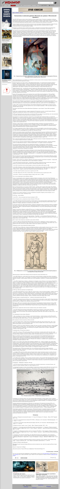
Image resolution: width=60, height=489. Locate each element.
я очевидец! (45, 5)
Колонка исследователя (27, 5)
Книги (21, 5)
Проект (9, 5)
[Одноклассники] (22, 457)
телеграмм (16, 454)
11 (57, 472)
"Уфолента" (17, 5)
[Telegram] (25, 457)
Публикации (13, 5)
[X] (23, 457)
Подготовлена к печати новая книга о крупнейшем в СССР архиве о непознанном (46, 474)
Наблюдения (34, 5)
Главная (5, 5)
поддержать (52, 5)
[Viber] (26, 457)
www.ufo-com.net (48, 486)
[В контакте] (21, 457)
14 (55, 457)
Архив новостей (34, 487)
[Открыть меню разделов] (2, 6)
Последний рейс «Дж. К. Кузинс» (19, 473)
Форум (38, 5)
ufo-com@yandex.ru (46, 453)
